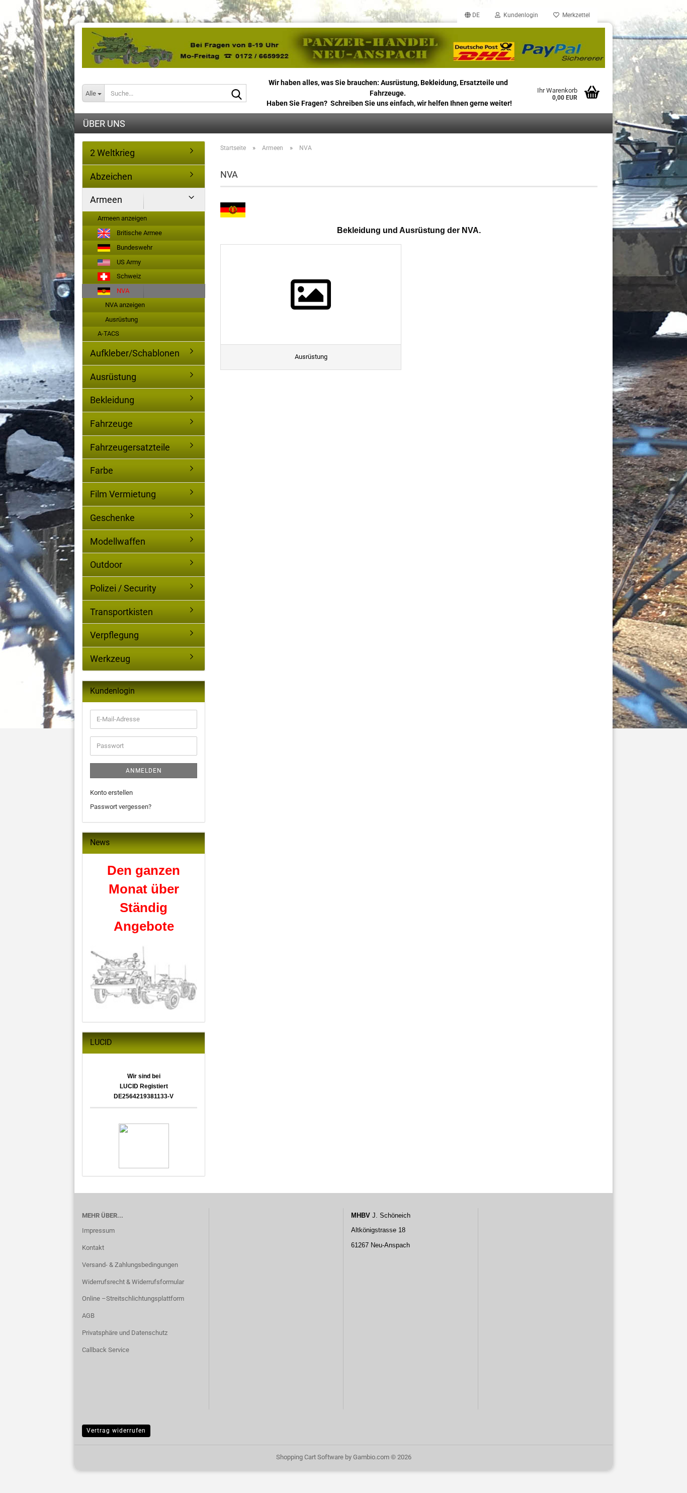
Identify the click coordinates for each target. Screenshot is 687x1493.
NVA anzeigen (125, 305)
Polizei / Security (123, 588)
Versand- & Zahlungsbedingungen (130, 1264)
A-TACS (108, 333)
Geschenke (112, 517)
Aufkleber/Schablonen (135, 353)
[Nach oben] (659, 1477)
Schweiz (128, 276)
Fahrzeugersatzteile (130, 447)
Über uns (104, 123)
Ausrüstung (121, 319)
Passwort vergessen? (120, 806)
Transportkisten (121, 612)
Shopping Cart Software (309, 1457)
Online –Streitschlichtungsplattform (133, 1298)
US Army (128, 262)
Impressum (98, 1230)
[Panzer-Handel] (343, 48)
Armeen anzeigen (122, 218)
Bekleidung (112, 400)
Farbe (101, 470)
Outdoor (106, 564)
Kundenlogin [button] (519, 15)
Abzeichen (111, 176)
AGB (88, 1315)
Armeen (106, 199)
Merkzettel (574, 15)
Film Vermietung (123, 494)
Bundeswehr (133, 247)
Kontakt (93, 1247)
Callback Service (105, 1350)
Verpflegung (114, 635)
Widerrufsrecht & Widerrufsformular (133, 1282)
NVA (122, 290)
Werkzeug (110, 658)
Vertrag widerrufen (116, 1430)
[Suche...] (236, 94)
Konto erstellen (111, 792)
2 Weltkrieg (112, 152)
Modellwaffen (117, 541)
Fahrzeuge (111, 423)
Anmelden (144, 770)
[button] (472, 15)
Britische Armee (138, 233)
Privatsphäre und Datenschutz (124, 1332)
